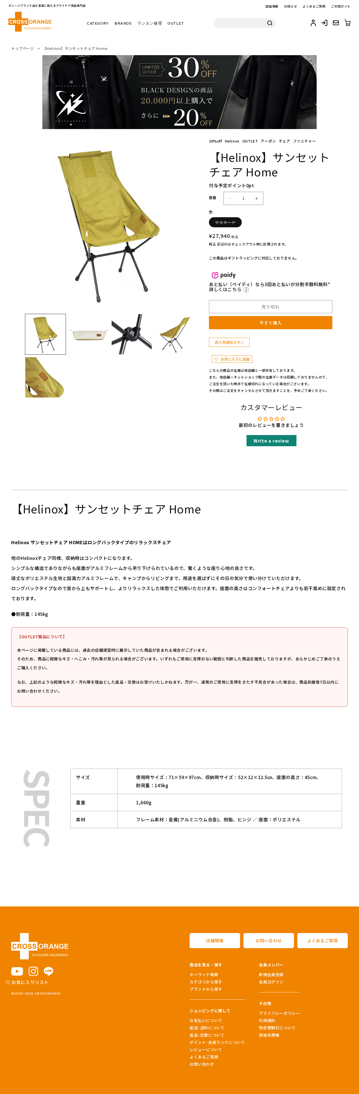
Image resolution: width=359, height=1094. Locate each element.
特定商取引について (277, 1027)
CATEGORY (98, 23)
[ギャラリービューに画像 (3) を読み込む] (132, 334)
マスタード (227, 223)
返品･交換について (207, 1035)
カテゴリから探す (206, 982)
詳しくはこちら (226, 289)
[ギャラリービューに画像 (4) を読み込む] (175, 334)
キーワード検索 (204, 974)
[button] (232, 359)
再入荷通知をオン (229, 342)
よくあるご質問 (314, 6)
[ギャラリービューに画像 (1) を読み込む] (45, 334)
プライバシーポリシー (279, 1013)
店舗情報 (271, 6)
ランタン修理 (149, 23)
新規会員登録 (271, 974)
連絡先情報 (269, 1035)
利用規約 (267, 1020)
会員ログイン (271, 982)
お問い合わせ (269, 940)
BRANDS (123, 23)
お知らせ (290, 6)
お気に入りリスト (29, 982)
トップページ (22, 48)
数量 (213, 197)
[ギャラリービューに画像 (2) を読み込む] (88, 334)
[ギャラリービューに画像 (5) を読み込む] (45, 377)
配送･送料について (207, 1027)
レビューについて (206, 1049)
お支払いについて (206, 1020)
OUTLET (175, 23)
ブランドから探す (206, 989)
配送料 (222, 244)
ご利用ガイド (341, 6)
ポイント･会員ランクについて (217, 1042)
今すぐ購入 (270, 323)
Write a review (271, 440)
